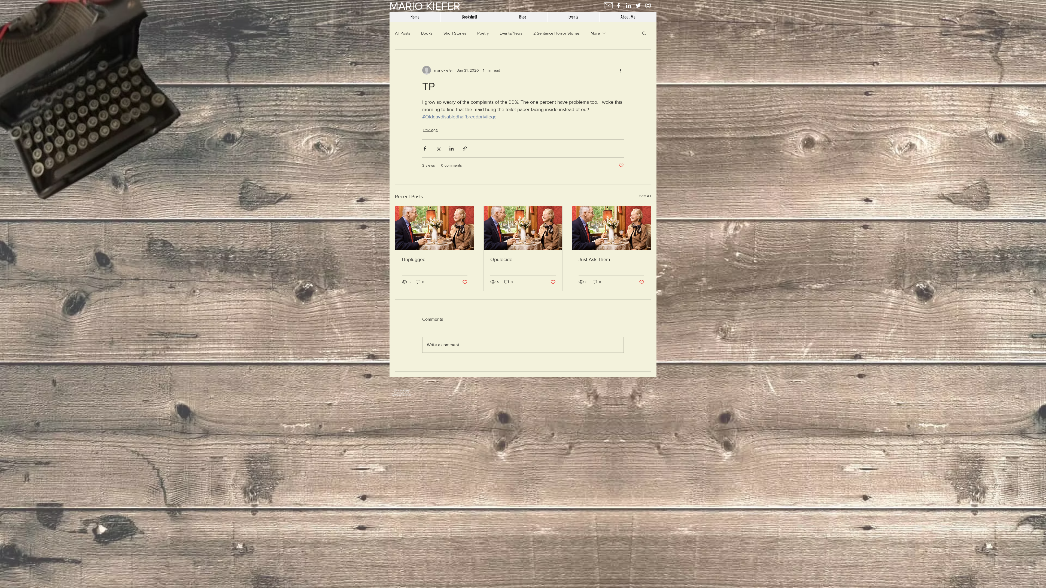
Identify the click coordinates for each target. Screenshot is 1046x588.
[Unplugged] (434, 228)
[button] (644, 33)
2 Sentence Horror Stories (556, 33)
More (595, 33)
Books (427, 33)
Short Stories (454, 33)
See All (645, 196)
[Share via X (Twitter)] (438, 148)
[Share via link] (464, 148)
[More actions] (620, 70)
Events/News (511, 33)
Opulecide (501, 259)
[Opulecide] (523, 228)
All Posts (402, 33)
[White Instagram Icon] (648, 5)
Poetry (483, 33)
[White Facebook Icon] (618, 5)
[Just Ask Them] (611, 228)
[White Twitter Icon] (638, 5)
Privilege (430, 130)
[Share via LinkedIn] (451, 148)
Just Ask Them (594, 259)
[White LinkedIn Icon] (628, 5)
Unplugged (413, 259)
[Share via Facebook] (424, 148)
